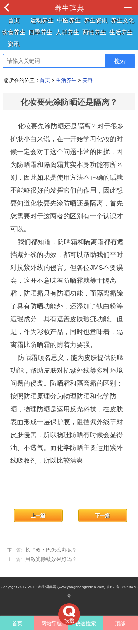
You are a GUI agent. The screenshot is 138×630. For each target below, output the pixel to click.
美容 (87, 80)
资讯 (14, 44)
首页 (14, 20)
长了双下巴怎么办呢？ (51, 550)
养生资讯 (95, 20)
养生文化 (122, 20)
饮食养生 (13, 32)
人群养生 (67, 32)
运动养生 (42, 20)
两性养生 (94, 32)
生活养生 (121, 32)
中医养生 (69, 20)
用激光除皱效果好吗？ (51, 559)
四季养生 (40, 32)
